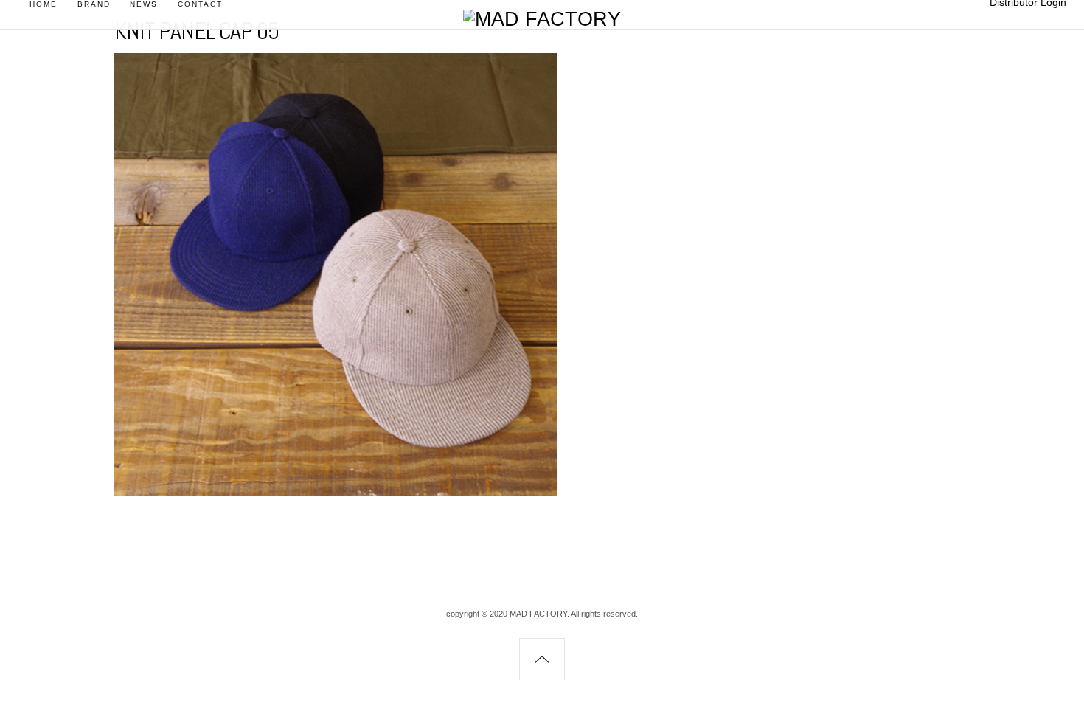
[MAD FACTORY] (542, 19)
